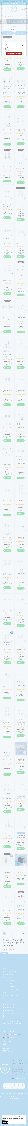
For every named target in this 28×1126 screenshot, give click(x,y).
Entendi (5, 1122)
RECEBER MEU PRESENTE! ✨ (14, 53)
